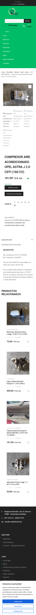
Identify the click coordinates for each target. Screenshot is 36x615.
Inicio (5, 35)
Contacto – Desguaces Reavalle (14, 546)
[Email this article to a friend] (14, 205)
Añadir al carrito (13, 187)
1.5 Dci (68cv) (10, 379)
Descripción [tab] (7, 240)
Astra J (27, 72)
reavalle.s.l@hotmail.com (13, 522)
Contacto (6, 63)
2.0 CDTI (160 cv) (18, 220)
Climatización (9, 223)
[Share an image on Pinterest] (25, 202)
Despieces (6, 47)
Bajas (5, 55)
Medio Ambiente (8, 59)
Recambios (6, 51)
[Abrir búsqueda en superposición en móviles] (18, 21)
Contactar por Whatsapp (14, 194)
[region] (18, 598)
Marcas (17, 72)
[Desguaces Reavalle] (18, 15)
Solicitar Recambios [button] (28, 342)
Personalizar (18, 606)
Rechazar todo (18, 611)
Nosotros (6, 39)
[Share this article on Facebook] (14, 202)
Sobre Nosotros (8, 542)
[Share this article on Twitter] (18, 202)
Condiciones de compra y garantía (14, 567)
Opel (22, 72)
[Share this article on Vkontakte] (28, 202)
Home (3, 72)
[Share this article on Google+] (21, 202)
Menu (7, 31)
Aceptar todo (18, 601)
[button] (29, 86)
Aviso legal (6, 561)
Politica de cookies (9, 581)
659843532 (13, 28)
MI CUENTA (18, 2)
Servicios (6, 43)
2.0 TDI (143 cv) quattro (14, 428)
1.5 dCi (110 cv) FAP (12, 329)
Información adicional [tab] (11, 245)
